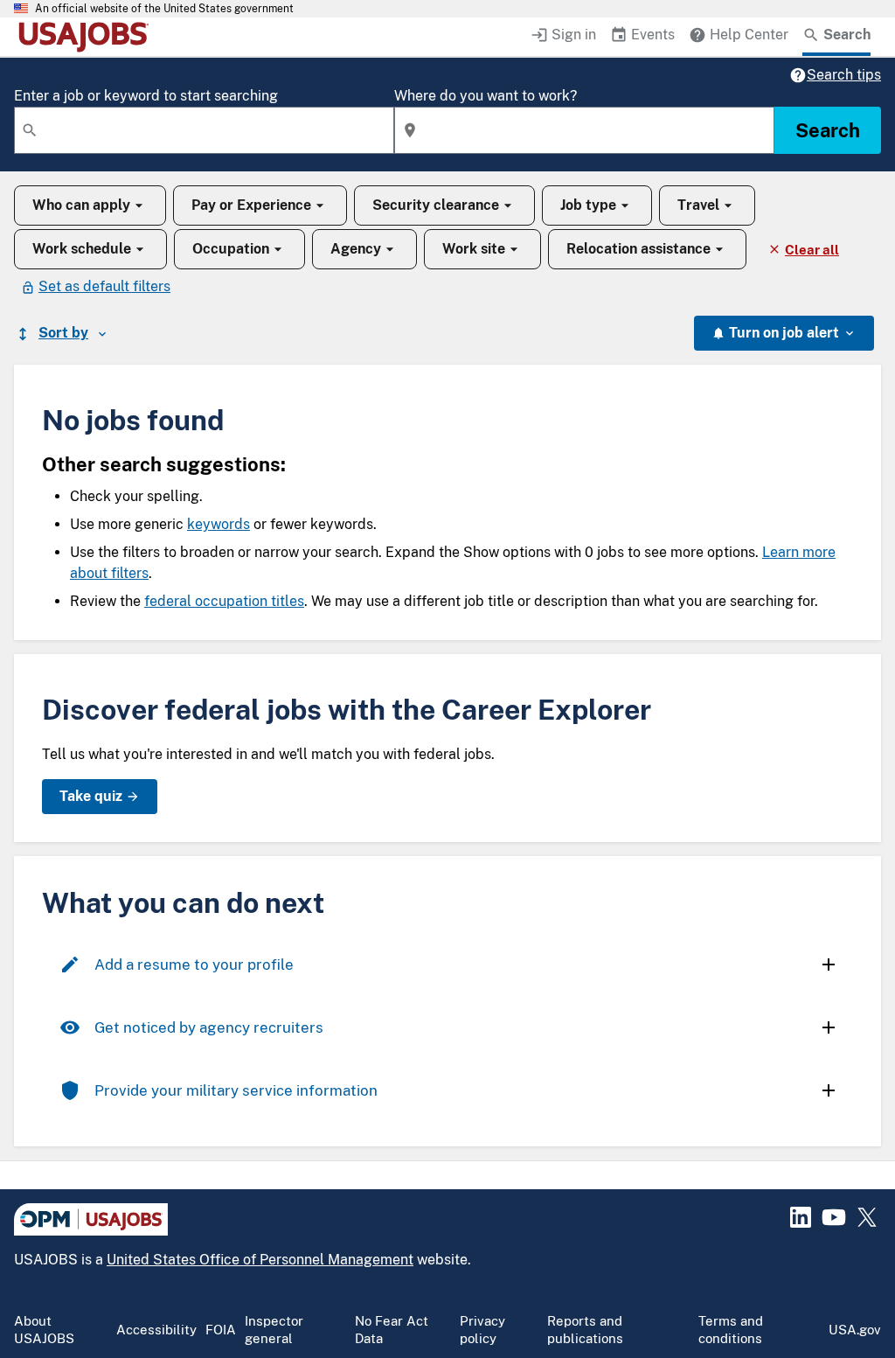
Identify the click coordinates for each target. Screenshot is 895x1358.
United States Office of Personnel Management (260, 1259)
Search (827, 130)
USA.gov (855, 1329)
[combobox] (204, 130)
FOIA (220, 1329)
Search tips (844, 74)
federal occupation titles (224, 601)
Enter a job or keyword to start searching (146, 95)
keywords (218, 524)
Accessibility (156, 1329)
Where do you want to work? (485, 95)
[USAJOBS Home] (87, 36)
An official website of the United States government (164, 8)
